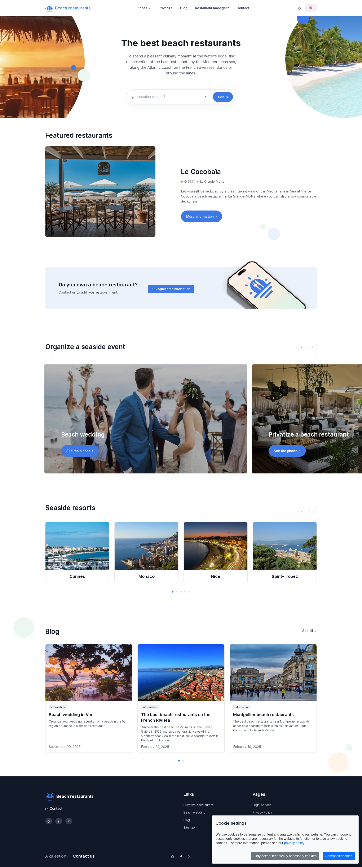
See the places (78, 451)
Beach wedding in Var (71, 714)
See (221, 97)
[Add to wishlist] (125, 651)
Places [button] (142, 8)
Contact (243, 8)
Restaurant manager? (212, 8)
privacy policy (294, 843)
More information (200, 216)
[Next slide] (312, 347)
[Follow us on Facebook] (58, 821)
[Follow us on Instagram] (48, 821)
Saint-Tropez (285, 576)
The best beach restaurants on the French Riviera (176, 717)
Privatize (166, 8)
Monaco (146, 576)
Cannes (77, 576)
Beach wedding (194, 812)
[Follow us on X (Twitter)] (68, 821)
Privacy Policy (262, 812)
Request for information (172, 289)
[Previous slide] (301, 347)
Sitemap (189, 827)
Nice (215, 576)
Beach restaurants (72, 7)
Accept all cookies (338, 856)
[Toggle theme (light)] (299, 8)
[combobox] (170, 96)
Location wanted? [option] (151, 97)
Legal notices (262, 805)
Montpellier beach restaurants (263, 714)
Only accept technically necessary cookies (285, 856)
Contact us (84, 856)
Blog (183, 8)
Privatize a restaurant (198, 805)
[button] (172, 592)
